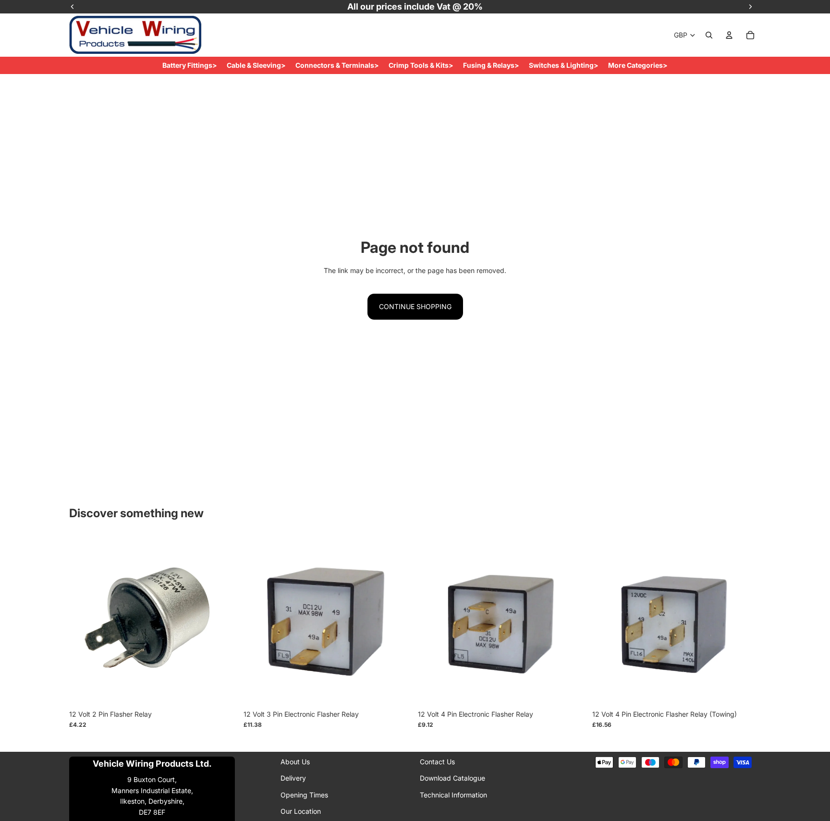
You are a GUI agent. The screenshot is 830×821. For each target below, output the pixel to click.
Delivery (293, 778)
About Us (295, 762)
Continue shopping (415, 306)
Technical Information (453, 795)
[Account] (729, 35)
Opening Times (304, 795)
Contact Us (437, 762)
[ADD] (223, 690)
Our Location (301, 811)
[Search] (709, 35)
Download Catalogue (452, 778)
